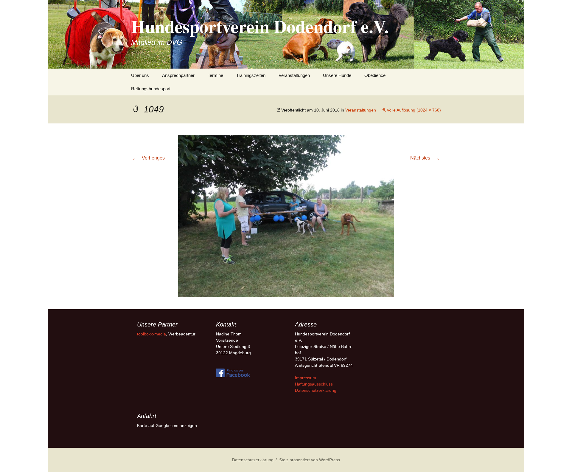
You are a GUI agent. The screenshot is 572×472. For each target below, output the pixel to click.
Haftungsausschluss (314, 384)
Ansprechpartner (178, 75)
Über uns (140, 75)
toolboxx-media (151, 334)
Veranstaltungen (294, 75)
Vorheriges (148, 157)
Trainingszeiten (250, 75)
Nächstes (425, 157)
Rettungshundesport (150, 88)
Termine (215, 75)
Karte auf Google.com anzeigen (167, 425)
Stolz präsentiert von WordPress (309, 459)
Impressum (305, 377)
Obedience (375, 75)
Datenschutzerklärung (315, 390)
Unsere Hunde (337, 75)
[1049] (286, 216)
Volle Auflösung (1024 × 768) (414, 110)
